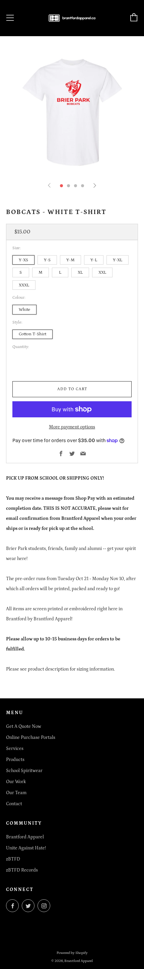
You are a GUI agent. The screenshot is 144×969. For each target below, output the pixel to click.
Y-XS (23, 260)
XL (80, 272)
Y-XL (117, 260)
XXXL (24, 285)
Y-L (93, 260)
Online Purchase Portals (30, 737)
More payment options (72, 427)
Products (15, 759)
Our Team (16, 792)
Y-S (47, 260)
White (24, 309)
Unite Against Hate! (26, 848)
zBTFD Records (22, 870)
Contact (14, 804)
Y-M (70, 260)
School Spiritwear (24, 770)
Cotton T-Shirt (32, 334)
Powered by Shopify (72, 953)
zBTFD (13, 859)
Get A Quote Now (23, 726)
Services (14, 748)
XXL (102, 272)
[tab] (61, 185)
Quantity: (20, 347)
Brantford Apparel (25, 837)
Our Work (16, 781)
